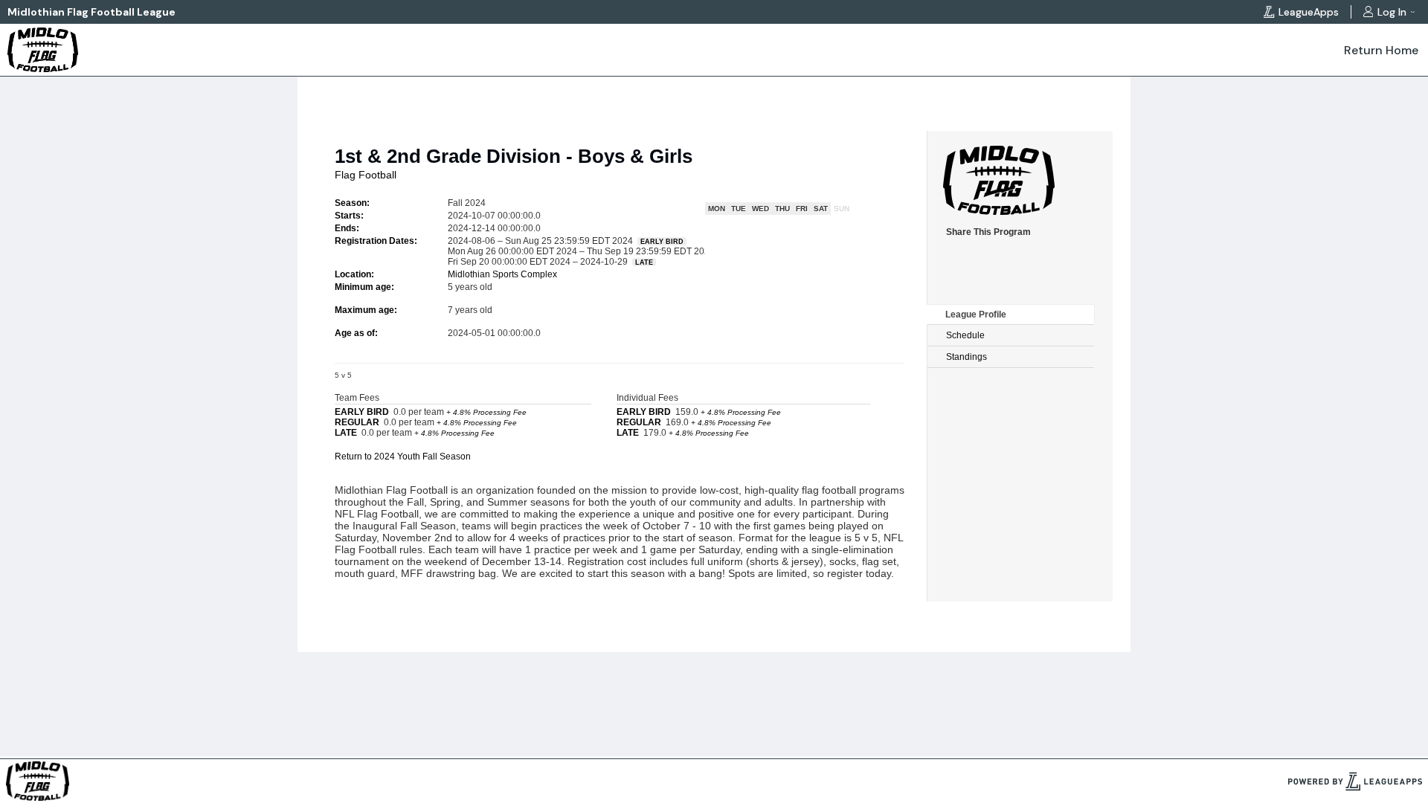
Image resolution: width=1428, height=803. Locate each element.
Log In (1391, 12)
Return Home (1381, 50)
